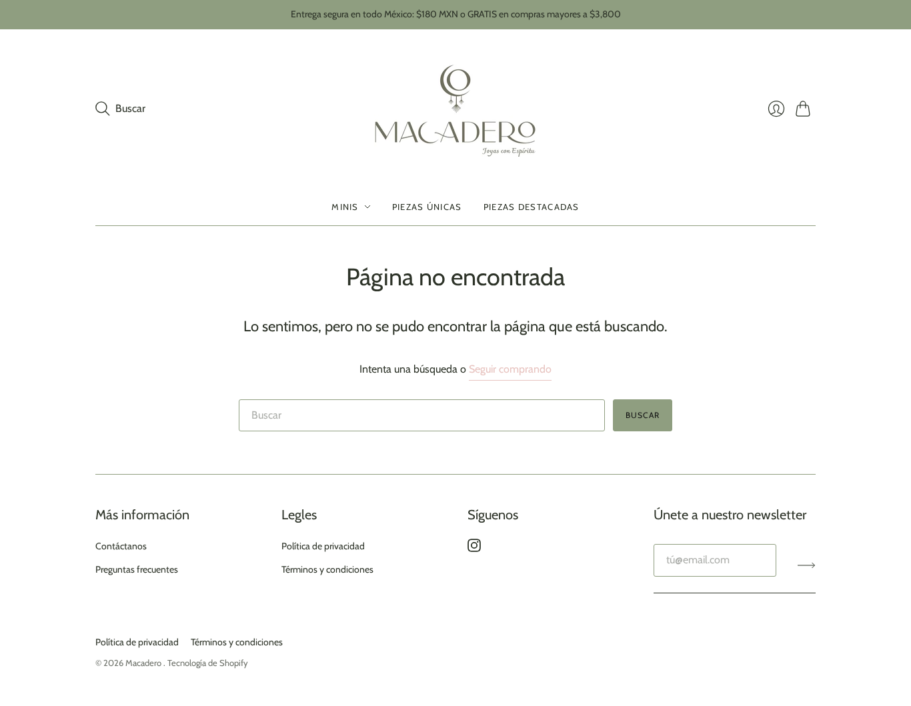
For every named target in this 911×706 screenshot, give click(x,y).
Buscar (643, 415)
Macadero (144, 662)
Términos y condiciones (327, 569)
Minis (345, 206)
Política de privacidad (323, 546)
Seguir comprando (510, 369)
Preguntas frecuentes (136, 569)
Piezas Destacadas (532, 206)
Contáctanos (121, 546)
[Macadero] (456, 109)
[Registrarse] (807, 565)
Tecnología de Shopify (207, 662)
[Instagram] (474, 548)
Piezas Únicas (427, 206)
